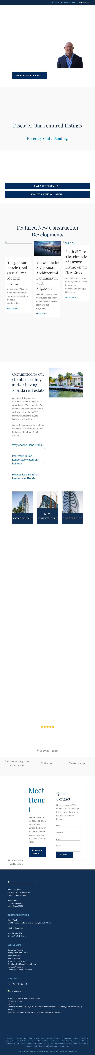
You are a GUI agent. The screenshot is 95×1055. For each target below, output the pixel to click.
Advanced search (20, 82)
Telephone (60, 708)
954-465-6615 (47, 799)
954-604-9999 (84, 2)
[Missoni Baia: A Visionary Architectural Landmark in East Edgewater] (18, 248)
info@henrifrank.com (15, 804)
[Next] (86, 292)
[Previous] (8, 292)
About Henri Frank (14, 831)
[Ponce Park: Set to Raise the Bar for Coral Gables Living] (69, 243)
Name (58, 701)
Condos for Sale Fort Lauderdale (20, 845)
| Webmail (73, 927)
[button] (89, 11)
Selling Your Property (16, 826)
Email (58, 715)
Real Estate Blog (14, 834)
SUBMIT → (64, 730)
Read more (13, 313)
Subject (58, 722)
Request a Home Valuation (18, 837)
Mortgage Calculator (15, 843)
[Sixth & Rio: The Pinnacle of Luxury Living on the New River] (40, 243)
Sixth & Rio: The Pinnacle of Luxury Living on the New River (47, 262)
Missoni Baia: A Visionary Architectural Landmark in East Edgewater (18, 275)
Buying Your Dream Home (18, 828)
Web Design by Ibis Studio (59, 927)
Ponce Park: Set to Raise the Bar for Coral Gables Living (76, 262)
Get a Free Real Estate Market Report (22, 840)
